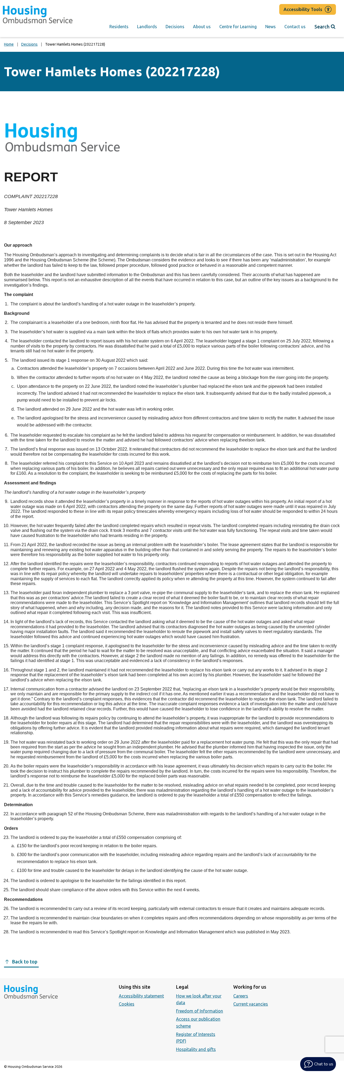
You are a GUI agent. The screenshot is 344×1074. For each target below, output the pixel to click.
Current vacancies (250, 1004)
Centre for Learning (238, 26)
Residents (118, 26)
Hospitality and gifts (196, 1049)
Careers (240, 995)
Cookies (126, 1004)
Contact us (295, 26)
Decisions (175, 26)
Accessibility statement (141, 995)
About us (202, 26)
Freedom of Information (199, 1011)
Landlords (147, 26)
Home (9, 44)
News (270, 26)
